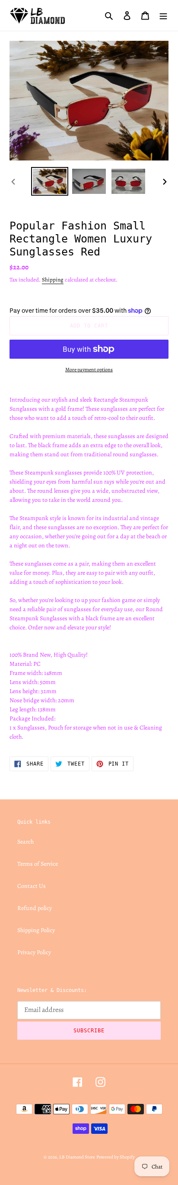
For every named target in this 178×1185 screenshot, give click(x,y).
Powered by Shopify (115, 1157)
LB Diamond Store (77, 1157)
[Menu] (163, 15)
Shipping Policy (36, 930)
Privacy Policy (34, 952)
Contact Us (31, 886)
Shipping (53, 279)
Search (25, 842)
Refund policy (34, 908)
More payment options (89, 369)
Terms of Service (37, 864)
